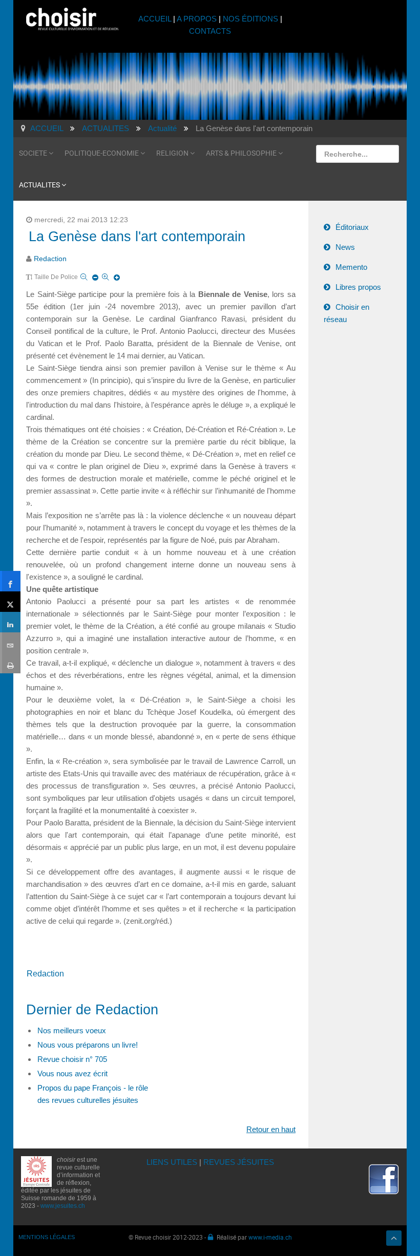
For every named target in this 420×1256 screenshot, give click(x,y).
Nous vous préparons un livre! (87, 1044)
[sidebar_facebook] (10, 581)
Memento (351, 267)
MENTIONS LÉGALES (46, 1237)
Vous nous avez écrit (72, 1073)
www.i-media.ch (270, 1237)
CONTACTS (210, 31)
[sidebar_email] (10, 642)
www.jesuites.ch (62, 1205)
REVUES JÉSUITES (238, 1162)
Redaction (50, 259)
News (345, 247)
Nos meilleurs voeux (71, 1030)
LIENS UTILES (171, 1162)
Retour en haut (271, 1129)
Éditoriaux (352, 227)
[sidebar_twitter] (10, 601)
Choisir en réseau (346, 313)
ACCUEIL (155, 18)
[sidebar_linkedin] (10, 622)
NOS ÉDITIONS (250, 18)
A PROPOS (197, 18)
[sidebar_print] (10, 663)
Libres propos (358, 287)
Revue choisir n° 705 (72, 1059)
